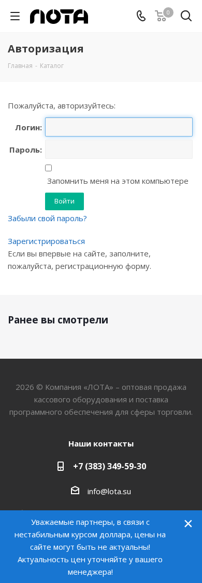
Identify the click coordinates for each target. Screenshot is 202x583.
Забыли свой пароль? (47, 218)
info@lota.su (109, 491)
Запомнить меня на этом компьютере (117, 180)
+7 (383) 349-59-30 (109, 466)
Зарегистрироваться (46, 241)
